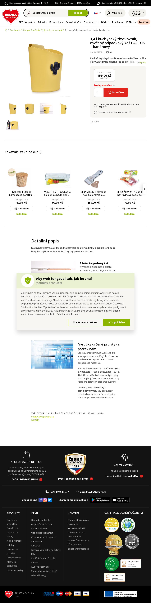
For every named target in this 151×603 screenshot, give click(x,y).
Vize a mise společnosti (42, 532)
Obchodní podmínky (40, 520)
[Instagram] (45, 500)
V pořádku (118, 322)
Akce (131, 22)
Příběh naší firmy (39, 528)
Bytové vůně (72, 22)
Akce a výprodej (14, 540)
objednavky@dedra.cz (42, 416)
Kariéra (34, 562)
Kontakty (35, 545)
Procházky (117, 22)
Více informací (71, 314)
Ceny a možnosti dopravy (43, 537)
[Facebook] (40, 500)
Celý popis (141, 62)
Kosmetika (55, 22)
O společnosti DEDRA (41, 524)
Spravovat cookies (85, 322)
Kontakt (35, 419)
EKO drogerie (26, 22)
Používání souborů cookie (43, 558)
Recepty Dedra (14, 557)
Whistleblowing (38, 575)
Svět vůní (144, 21)
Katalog (10, 545)
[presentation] (6, 189)
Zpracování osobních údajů (44, 571)
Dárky (104, 22)
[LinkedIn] (50, 500)
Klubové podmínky (40, 566)
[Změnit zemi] (96, 13)
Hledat (78, 12)
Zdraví (41, 22)
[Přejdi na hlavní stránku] (10, 16)
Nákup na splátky (15, 570)
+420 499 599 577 (59, 492)
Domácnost (90, 22)
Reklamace (36, 541)
